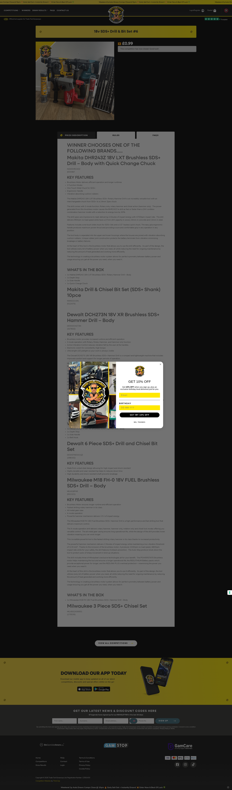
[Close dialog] (160, 364)
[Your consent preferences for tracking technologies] (229, 592)
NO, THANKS (139, 422)
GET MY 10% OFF (139, 415)
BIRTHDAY (125, 404)
